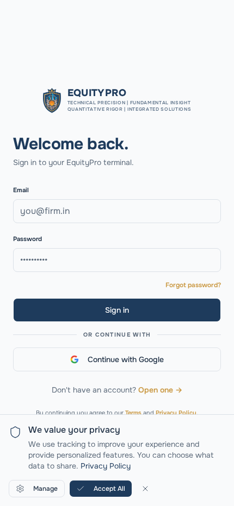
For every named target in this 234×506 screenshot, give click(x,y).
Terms (133, 412)
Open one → (160, 390)
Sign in (117, 310)
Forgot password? (193, 285)
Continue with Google (126, 359)
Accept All (109, 488)
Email (21, 190)
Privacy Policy (176, 412)
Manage (45, 488)
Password (27, 239)
